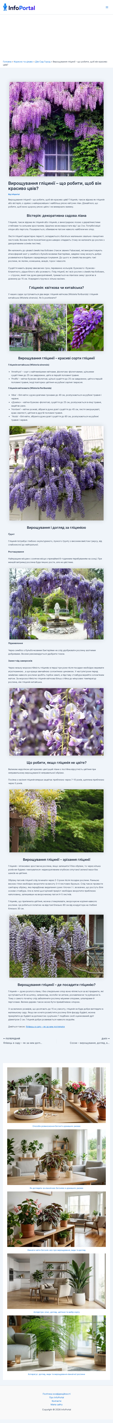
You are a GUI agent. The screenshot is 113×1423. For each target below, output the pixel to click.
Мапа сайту (57, 1404)
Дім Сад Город (42, 61)
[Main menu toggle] (107, 7)
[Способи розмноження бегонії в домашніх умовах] (56, 1095)
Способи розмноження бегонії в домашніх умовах (56, 1126)
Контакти (56, 1401)
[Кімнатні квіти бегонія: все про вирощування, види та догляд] (56, 1219)
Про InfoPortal (56, 1397)
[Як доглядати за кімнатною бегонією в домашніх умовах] (56, 1157)
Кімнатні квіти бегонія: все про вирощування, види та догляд (56, 1250)
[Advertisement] (56, 38)
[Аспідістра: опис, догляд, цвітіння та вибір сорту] (56, 1281)
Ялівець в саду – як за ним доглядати (45, 1026)
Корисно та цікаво (23, 61)
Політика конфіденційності (56, 1394)
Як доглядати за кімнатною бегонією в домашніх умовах (56, 1188)
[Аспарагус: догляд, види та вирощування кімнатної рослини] (56, 1343)
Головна (7, 61)
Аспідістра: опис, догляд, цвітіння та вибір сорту (57, 1312)
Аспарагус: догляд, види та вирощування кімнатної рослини (56, 1374)
